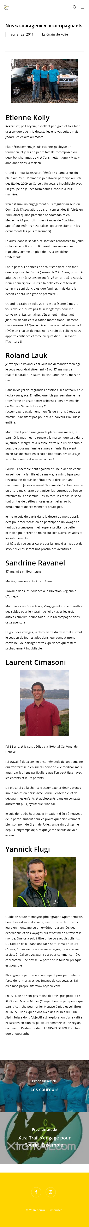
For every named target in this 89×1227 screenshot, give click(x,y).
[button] (83, 7)
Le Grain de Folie (55, 34)
